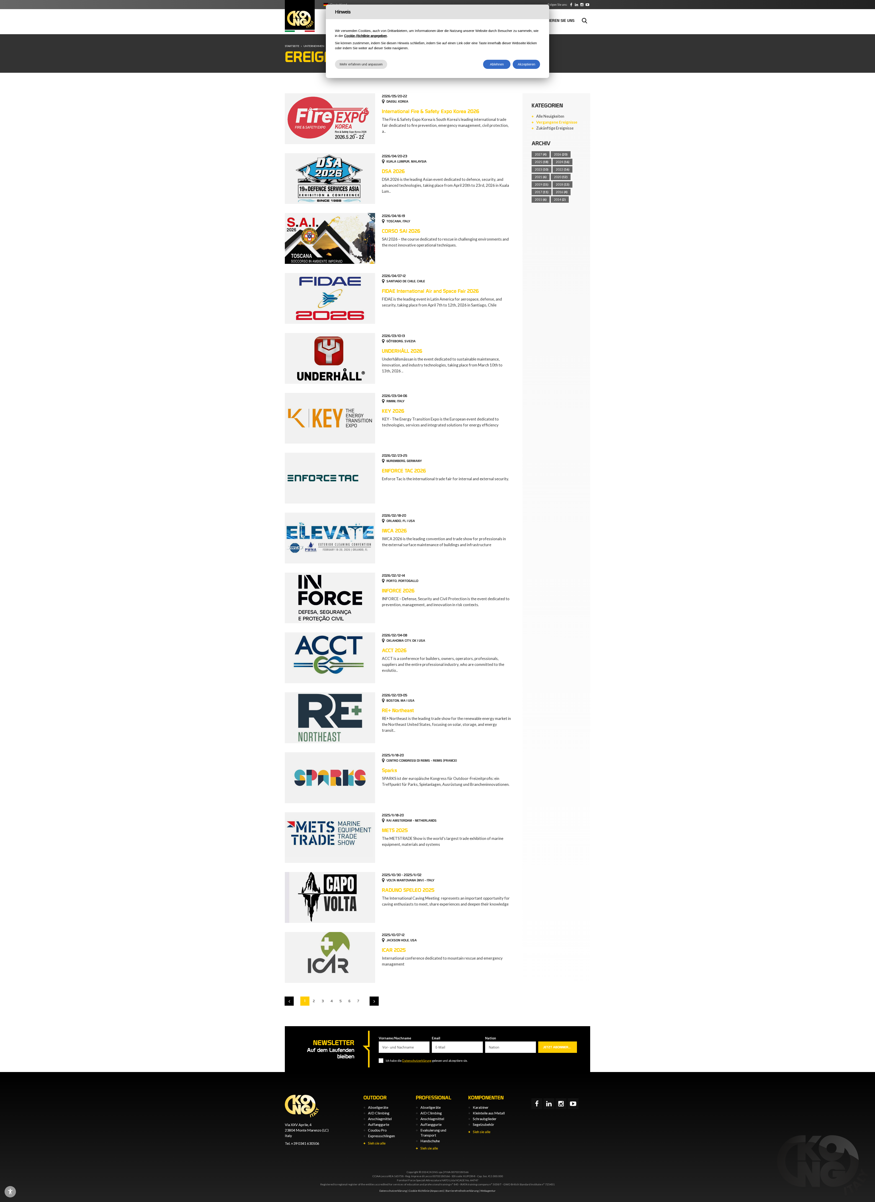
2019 (541, 184)
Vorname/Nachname (395, 1038)
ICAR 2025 (394, 950)
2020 (560, 177)
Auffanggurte (378, 1124)
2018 (562, 184)
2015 (540, 199)
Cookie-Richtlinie (419, 1190)
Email (436, 1038)
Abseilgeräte (378, 1107)
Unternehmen (314, 46)
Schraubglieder (485, 1118)
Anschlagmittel (380, 1118)
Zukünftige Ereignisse (555, 128)
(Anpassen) (437, 1190)
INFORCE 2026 (398, 591)
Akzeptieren (526, 64)
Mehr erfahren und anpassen (361, 64)
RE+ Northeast (398, 710)
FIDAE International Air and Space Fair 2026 (430, 291)
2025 (541, 162)
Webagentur (488, 1190)
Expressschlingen (381, 1136)
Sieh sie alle (377, 1143)
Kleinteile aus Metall (489, 1113)
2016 (561, 192)
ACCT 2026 (394, 650)
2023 (541, 169)
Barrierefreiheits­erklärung (462, 1190)
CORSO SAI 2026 (401, 231)
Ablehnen (497, 64)
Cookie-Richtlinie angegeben (365, 36)
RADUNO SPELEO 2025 (408, 890)
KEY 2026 (393, 411)
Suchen (584, 20)
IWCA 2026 (394, 531)
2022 (562, 169)
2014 (560, 199)
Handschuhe (430, 1141)
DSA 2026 (393, 171)
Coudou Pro (377, 1130)
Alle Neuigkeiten (550, 116)
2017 (541, 192)
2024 (562, 162)
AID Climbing (378, 1113)
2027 (540, 154)
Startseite (292, 46)
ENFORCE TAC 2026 (404, 471)
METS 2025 (395, 830)
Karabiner (481, 1107)
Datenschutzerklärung (416, 1060)
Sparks (389, 770)
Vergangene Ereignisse (556, 122)
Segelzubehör (483, 1124)
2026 (560, 154)
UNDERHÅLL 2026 (402, 351)
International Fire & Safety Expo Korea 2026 (430, 111)
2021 (540, 177)
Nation (490, 1038)
